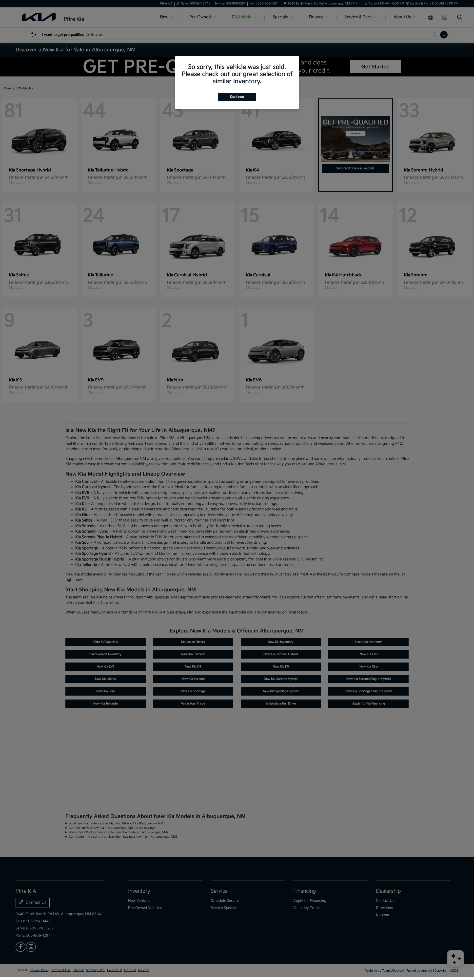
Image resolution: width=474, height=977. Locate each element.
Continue (237, 97)
